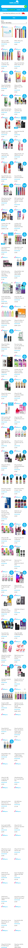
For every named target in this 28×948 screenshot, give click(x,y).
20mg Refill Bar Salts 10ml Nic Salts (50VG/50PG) (19, 273)
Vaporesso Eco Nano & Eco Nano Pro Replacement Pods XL (6, 803)
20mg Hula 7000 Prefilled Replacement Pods (19, 419)
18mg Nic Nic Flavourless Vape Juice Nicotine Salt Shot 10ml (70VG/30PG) (5, 514)
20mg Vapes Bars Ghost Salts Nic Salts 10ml (6, 443)
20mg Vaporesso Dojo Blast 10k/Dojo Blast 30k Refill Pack (6, 200)
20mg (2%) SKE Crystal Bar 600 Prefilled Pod (5, 779)
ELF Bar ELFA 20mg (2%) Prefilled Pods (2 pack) (6, 298)
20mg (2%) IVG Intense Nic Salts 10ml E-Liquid (19, 827)
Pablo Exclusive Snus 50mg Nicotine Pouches (19, 657)
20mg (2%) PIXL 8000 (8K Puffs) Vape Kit (19, 587)
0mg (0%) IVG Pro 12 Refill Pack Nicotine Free (19, 681)
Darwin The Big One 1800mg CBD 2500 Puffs (19, 874)
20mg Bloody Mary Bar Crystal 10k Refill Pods (19, 779)
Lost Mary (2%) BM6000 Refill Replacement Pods (18, 225)
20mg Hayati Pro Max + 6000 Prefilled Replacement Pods (19, 755)
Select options (17, 44)
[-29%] (20, 699)
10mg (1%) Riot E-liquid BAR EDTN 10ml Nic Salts (19, 466)
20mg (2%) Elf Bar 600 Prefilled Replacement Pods (5, 346)
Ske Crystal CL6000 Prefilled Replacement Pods (6, 827)
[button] (25, 6)
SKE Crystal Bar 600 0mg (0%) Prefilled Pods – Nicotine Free (5, 419)
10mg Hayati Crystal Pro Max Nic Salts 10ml (5, 587)
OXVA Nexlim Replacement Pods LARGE (5, 898)
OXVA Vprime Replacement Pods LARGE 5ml (5, 371)
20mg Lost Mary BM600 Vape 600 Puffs (18, 87)
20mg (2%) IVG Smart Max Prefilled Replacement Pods (5, 611)
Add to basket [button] (4, 279)
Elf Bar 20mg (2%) (18, 40)
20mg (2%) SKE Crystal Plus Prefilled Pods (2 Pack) (18, 395)
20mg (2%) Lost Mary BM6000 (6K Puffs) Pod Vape (6, 657)
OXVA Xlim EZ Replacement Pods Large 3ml (5, 874)
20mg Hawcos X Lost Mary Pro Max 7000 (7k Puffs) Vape (6, 851)
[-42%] (20, 317)
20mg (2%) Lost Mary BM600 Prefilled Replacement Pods (6, 322)
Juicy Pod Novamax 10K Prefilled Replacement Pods (5, 249)
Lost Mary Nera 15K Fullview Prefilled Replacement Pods (18, 371)
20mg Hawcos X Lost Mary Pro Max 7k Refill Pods (6, 922)
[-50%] (7, 293)
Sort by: (2, 21)
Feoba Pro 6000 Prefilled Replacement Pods (6, 705)
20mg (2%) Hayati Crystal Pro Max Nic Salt (18, 443)
